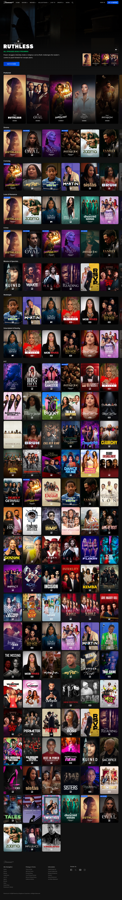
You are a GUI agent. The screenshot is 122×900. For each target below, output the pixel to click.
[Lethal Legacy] (13, 607)
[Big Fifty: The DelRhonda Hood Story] (32, 377)
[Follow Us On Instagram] (85, 870)
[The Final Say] (13, 521)
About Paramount (52, 877)
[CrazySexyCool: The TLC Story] (32, 463)
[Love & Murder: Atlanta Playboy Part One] (70, 607)
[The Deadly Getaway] (13, 492)
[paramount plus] (9, 2)
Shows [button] (24, 2)
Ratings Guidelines (52, 873)
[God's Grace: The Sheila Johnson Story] (32, 550)
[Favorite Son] (109, 492)
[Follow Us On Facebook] (71, 870)
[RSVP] (90, 722)
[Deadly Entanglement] (109, 463)
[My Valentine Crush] (13, 694)
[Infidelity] (70, 578)
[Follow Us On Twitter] (75, 870)
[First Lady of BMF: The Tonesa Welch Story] (51, 521)
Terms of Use (29, 869)
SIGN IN (102, 2)
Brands (5, 881)
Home (18, 2)
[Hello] (70, 550)
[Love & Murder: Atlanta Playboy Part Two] (90, 607)
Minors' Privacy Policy (31, 877)
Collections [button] (43, 2)
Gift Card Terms (29, 871)
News (67, 2)
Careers (50, 875)
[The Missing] (13, 665)
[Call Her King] (51, 435)
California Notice (30, 879)
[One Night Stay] (13, 722)
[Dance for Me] (70, 463)
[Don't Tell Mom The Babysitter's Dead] (51, 492)
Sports (5, 879)
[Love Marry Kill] (109, 607)
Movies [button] (32, 2)
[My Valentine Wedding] (32, 694)
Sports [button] (60, 2)
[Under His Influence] (32, 838)
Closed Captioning (52, 871)
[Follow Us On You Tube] (80, 870)
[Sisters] (70, 780)
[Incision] (51, 578)
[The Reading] (109, 722)
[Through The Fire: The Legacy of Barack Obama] (32, 809)
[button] (15, 99)
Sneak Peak (6, 885)
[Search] (72, 2)
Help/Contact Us (52, 869)
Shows (5, 871)
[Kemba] (90, 578)
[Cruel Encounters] (51, 463)
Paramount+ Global (8, 887)
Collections (6, 875)
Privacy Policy (29, 873)
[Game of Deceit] (109, 521)
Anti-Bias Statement (53, 879)
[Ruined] (90, 751)
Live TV (52, 2)
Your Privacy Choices (31, 875)
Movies (5, 873)
